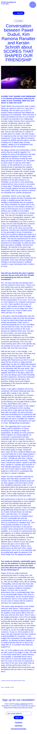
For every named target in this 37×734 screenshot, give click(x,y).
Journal (20, 13)
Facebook (18, 722)
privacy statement (21, 704)
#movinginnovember (18, 729)
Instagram (18, 725)
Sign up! (18, 718)
